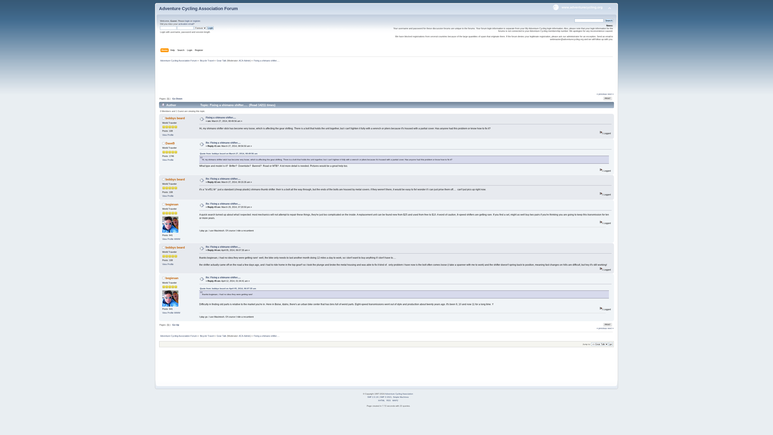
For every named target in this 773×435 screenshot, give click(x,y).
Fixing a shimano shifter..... (221, 117)
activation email (185, 24)
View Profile (168, 135)
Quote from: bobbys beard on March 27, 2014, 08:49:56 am (228, 153)
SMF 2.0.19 (372, 397)
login (187, 21)
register (196, 21)
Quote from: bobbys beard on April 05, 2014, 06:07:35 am (228, 288)
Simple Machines (401, 397)
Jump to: (587, 344)
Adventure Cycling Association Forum (198, 8)
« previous (602, 94)
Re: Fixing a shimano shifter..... (223, 142)
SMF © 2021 (386, 397)
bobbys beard (175, 118)
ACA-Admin (244, 60)
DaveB (170, 143)
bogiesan (171, 204)
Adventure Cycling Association (399, 394)
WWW (177, 239)
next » (611, 94)
